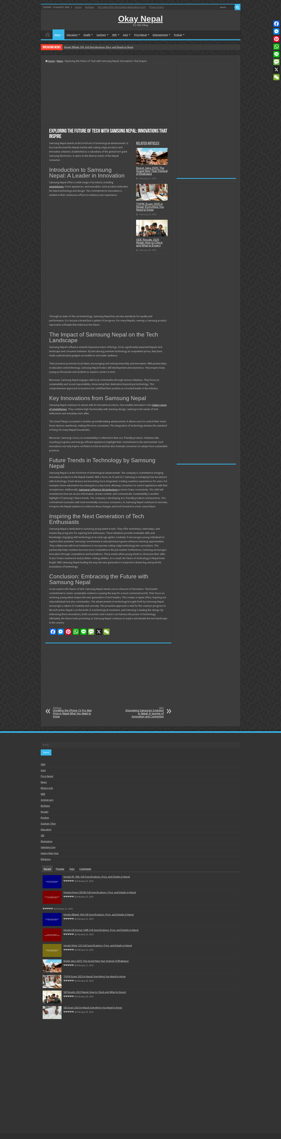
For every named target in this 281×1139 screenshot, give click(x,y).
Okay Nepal (140, 18)
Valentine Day (48, 847)
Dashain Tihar (48, 823)
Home (78, 7)
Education (72, 34)
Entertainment (160, 34)
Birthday (89, 7)
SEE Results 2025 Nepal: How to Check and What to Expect (149, 242)
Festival (178, 34)
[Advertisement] (108, 94)
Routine (45, 817)
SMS (114, 34)
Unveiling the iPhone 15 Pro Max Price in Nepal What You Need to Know (72, 712)
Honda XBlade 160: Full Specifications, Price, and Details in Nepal (98, 914)
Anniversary (47, 800)
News (57, 34)
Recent (47, 868)
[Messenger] (276, 31)
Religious (46, 859)
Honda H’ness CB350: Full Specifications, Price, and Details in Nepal (99, 892)
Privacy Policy (156, 7)
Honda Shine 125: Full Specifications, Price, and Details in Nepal (97, 945)
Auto (125, 34)
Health (87, 34)
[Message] (276, 62)
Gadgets (101, 34)
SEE (42, 835)
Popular (60, 868)
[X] (276, 69)
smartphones (56, 186)
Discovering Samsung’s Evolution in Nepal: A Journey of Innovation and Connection (144, 712)
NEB (43, 794)
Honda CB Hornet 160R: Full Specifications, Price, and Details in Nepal (101, 47)
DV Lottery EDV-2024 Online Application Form (121, 7)
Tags (72, 868)
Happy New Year (50, 853)
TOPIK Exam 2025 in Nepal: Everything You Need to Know (150, 206)
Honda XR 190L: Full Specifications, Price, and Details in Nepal (96, 876)
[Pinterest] (276, 39)
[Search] (237, 7)
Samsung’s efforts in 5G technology (98, 489)
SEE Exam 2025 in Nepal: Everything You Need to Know (92, 1007)
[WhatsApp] (276, 46)
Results (44, 811)
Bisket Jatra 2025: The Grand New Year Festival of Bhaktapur (151, 170)
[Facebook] (276, 24)
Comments (85, 868)
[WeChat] (276, 77)
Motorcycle (47, 788)
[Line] (276, 54)
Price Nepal (140, 34)
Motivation (46, 841)
